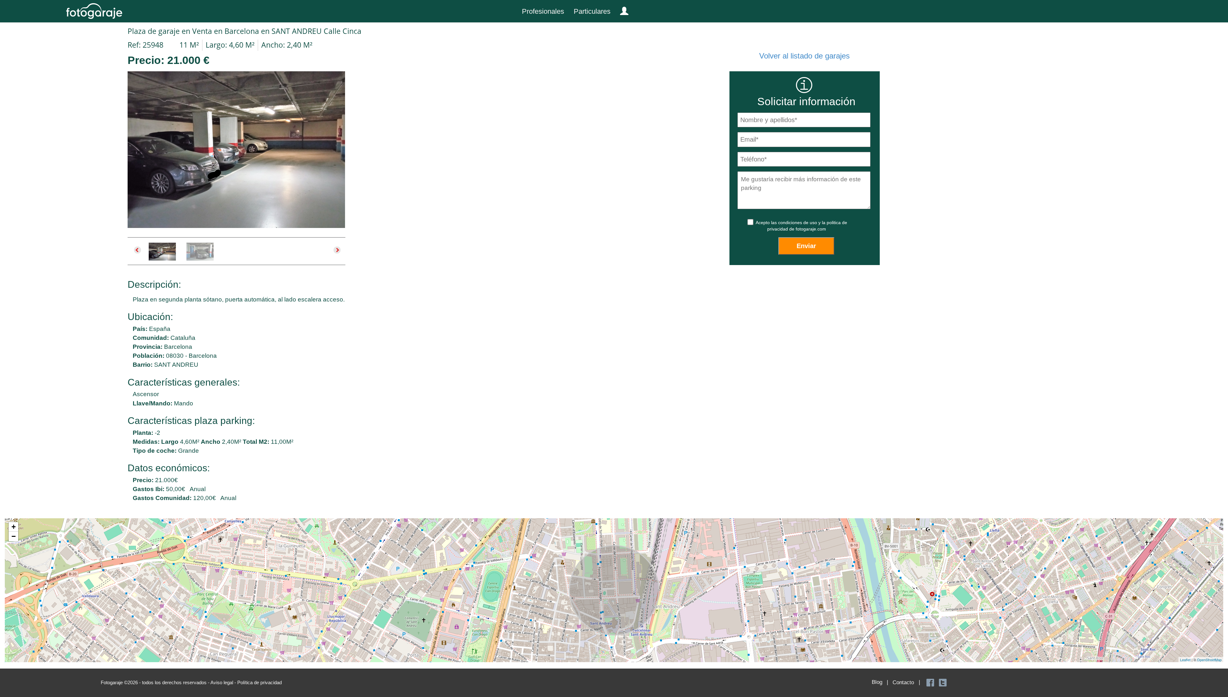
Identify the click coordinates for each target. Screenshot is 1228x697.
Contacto (903, 682)
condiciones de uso (798, 222)
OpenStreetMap (1209, 659)
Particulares (592, 11)
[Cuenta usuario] (621, 9)
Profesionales (543, 11)
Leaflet (1185, 659)
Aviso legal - (223, 682)
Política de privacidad (259, 682)
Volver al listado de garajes (804, 55)
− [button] (14, 536)
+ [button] (14, 527)
